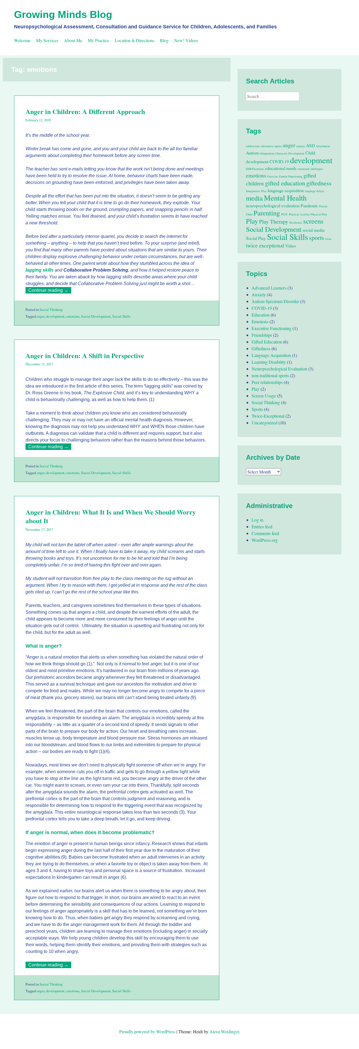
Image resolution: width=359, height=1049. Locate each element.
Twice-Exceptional (268, 416)
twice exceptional (265, 245)
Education (261, 315)
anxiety (300, 146)
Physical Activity (299, 214)
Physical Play (319, 214)
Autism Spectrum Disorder (275, 301)
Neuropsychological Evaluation (279, 369)
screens (313, 221)
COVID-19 (279, 161)
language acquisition (286, 190)
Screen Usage (264, 396)
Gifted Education (267, 342)
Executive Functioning (271, 328)
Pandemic (309, 205)
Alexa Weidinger (224, 1031)
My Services (47, 40)
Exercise (272, 176)
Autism (252, 153)
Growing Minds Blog (63, 14)
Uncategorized (264, 422)
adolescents (253, 146)
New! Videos (186, 40)
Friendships (262, 335)
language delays (314, 191)
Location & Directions (134, 40)
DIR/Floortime (255, 169)
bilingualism (267, 153)
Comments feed (265, 533)
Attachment (323, 146)
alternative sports (271, 146)
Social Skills (121, 316)
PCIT (284, 214)
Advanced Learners (269, 288)
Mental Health (285, 197)
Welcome (22, 40)
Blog (164, 40)
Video (290, 246)
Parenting (267, 212)
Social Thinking (51, 309)
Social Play (256, 238)
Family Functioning (290, 176)
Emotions (260, 321)
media (254, 197)
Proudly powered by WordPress (147, 1031)
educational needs (280, 168)
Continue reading (49, 290)
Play (252, 221)
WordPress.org (265, 540)
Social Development (96, 316)
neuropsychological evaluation (273, 205)
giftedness (319, 183)
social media (314, 230)
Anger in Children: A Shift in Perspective (85, 355)
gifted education (285, 183)
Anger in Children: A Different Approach (85, 111)
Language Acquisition (271, 355)
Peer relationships (267, 382)
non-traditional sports (270, 375)
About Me (73, 40)
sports (316, 237)
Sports (257, 409)
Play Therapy (273, 221)
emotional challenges (310, 169)
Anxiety (259, 294)
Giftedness (261, 348)
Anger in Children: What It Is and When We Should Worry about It (111, 516)
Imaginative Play (256, 191)
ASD (310, 145)
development (55, 316)
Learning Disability (269, 362)
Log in (257, 520)
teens (328, 239)
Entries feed (262, 526)
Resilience (295, 222)
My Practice (98, 40)
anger (40, 316)
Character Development (289, 153)
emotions (72, 316)
